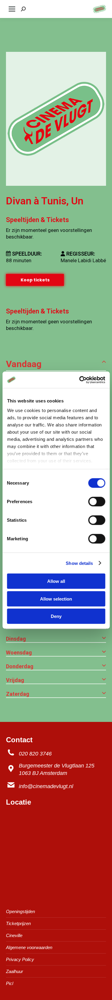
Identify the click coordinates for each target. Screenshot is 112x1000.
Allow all (56, 581)
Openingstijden (20, 911)
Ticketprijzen (18, 923)
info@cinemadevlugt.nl (46, 786)
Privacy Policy (20, 959)
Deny (56, 616)
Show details (79, 562)
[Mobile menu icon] (12, 9)
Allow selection (56, 598)
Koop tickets (35, 280)
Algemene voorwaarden (29, 947)
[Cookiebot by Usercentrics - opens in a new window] (79, 380)
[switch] (96, 501)
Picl (9, 983)
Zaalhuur (14, 971)
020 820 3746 (35, 754)
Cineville (14, 935)
